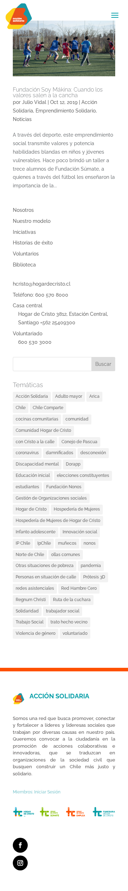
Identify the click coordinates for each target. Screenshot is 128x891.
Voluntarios (26, 254)
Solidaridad (27, 611)
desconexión (93, 452)
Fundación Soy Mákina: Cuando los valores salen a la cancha (58, 92)
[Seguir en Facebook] (20, 845)
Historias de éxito (33, 243)
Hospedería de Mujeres (77, 509)
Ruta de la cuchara (72, 599)
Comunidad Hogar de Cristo (43, 430)
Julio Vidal (34, 102)
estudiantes (27, 486)
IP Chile (23, 543)
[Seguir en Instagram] (20, 863)
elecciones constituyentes (83, 475)
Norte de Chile (30, 554)
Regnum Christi (31, 599)
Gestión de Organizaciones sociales (51, 498)
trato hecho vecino (68, 622)
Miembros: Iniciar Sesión (36, 792)
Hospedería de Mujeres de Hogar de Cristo (58, 520)
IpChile (44, 543)
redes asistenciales (35, 588)
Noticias (22, 119)
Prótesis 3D (94, 576)
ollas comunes (65, 554)
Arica (94, 396)
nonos (90, 543)
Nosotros (23, 210)
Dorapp (73, 464)
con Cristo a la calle (35, 441)
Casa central (27, 305)
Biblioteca (24, 265)
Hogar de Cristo (31, 509)
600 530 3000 (35, 342)
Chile (21, 407)
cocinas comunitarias (37, 419)
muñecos (67, 543)
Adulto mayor (68, 396)
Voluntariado (27, 333)
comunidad (77, 419)
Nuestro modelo (31, 221)
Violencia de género (35, 633)
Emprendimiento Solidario (66, 111)
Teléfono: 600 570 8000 (40, 295)
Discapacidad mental (37, 464)
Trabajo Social (29, 622)
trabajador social (62, 611)
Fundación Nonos (63, 486)
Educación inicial (33, 475)
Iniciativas (24, 232)
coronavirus (27, 452)
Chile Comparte (48, 407)
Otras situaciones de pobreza (45, 565)
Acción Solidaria (32, 396)
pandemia (91, 565)
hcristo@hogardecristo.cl (41, 284)
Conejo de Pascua (79, 441)
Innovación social (80, 531)
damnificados (59, 452)
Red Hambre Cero (79, 588)
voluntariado (75, 633)
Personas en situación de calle (46, 576)
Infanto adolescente (35, 531)
